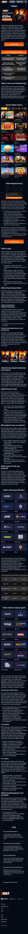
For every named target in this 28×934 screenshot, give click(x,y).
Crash (16, 108)
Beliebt (3, 108)
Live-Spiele (9, 108)
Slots (23, 108)
